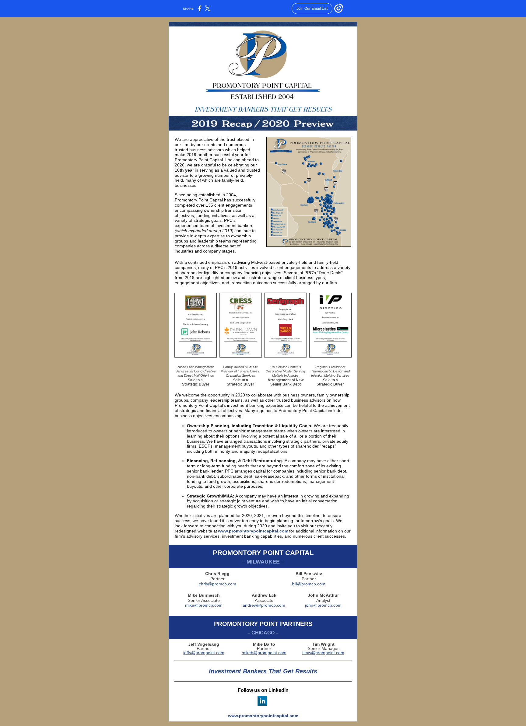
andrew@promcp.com (264, 605)
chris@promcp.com (217, 583)
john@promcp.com (323, 605)
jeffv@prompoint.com (203, 652)
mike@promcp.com (204, 605)
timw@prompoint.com (323, 652)
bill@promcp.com (308, 583)
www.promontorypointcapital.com (253, 531)
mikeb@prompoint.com (264, 652)
